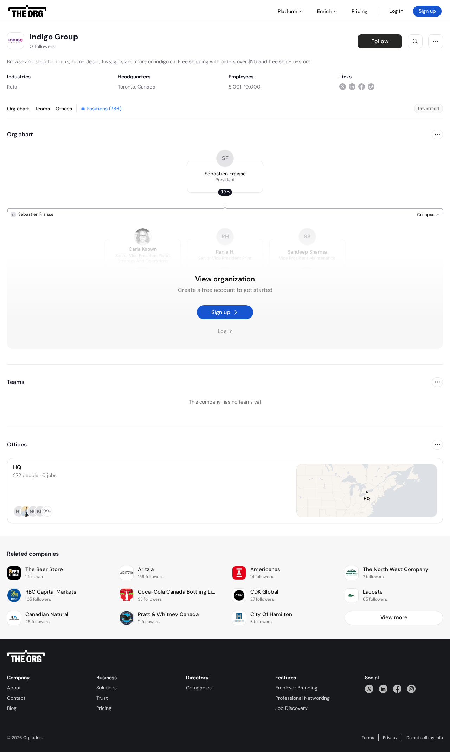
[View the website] (371, 86)
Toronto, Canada (136, 87)
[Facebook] (397, 688)
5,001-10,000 (245, 87)
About (14, 688)
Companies (199, 688)
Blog (12, 708)
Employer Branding (296, 688)
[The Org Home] (27, 11)
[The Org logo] (26, 656)
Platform (287, 11)
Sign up (427, 11)
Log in (396, 11)
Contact (16, 698)
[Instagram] (411, 688)
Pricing (103, 708)
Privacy (390, 737)
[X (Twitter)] (369, 688)
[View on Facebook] (361, 86)
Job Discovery (291, 708)
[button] (225, 177)
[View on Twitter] (342, 86)
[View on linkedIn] (352, 86)
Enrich (324, 11)
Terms (368, 737)
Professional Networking (302, 698)
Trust (102, 698)
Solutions (106, 688)
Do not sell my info (424, 737)
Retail (13, 87)
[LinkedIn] (383, 688)
